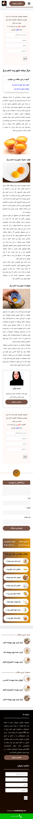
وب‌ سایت (27, 517)
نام (28, 498)
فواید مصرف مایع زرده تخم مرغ (20, 85)
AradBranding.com (20, 811)
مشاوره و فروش (17, 3)
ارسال (25, 58)
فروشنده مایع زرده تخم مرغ (21, 89)
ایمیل (28, 508)
